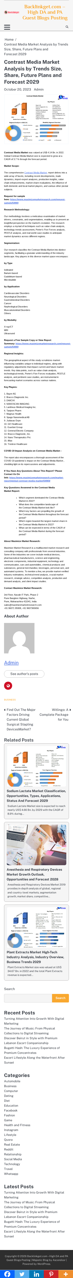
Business (10, 699)
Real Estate (12, 1144)
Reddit (8, 1149)
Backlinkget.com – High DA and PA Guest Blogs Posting (45, 12)
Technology (12, 1164)
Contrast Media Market (35, 172)
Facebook (10, 1110)
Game (8, 1120)
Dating (8, 1095)
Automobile (12, 1081)
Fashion (9, 1115)
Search (9, 989)
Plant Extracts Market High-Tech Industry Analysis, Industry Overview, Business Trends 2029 (35, 957)
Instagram (11, 1130)
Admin (39, 89)
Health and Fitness (17, 1125)
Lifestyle (10, 1134)
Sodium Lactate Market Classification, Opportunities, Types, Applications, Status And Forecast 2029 (36, 796)
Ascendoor (59, 1260)
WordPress (43, 1263)
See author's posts (24, 674)
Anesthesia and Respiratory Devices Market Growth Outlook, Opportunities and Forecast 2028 (34, 874)
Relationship (12, 1154)
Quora (8, 1139)
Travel (8, 1169)
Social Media (13, 1159)
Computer (11, 1091)
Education (11, 1105)
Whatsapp (11, 1173)
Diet (7, 1100)
